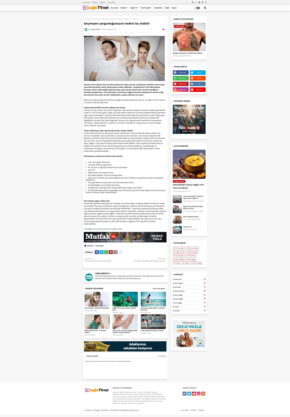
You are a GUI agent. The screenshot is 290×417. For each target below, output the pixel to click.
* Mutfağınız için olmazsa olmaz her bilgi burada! (103, 229)
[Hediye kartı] (177, 230)
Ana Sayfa (86, 2)
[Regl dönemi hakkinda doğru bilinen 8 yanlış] (177, 209)
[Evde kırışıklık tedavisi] (177, 220)
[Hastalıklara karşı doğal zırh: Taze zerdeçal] (189, 164)
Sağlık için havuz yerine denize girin (124, 309)
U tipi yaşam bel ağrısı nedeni (152, 330)
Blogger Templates (101, 410)
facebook (182, 72)
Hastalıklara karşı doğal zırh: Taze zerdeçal (188, 186)
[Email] (115, 252)
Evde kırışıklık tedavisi (191, 217)
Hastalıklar (158, 8)
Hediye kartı (187, 227)
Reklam (102, 2)
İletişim (95, 2)
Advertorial (190, 279)
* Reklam (201, 410)
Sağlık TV (133, 8)
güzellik (190, 311)
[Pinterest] (111, 252)
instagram (182, 89)
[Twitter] (101, 252)
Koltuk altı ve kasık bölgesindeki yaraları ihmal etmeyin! (125, 331)
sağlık (186, 263)
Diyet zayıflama (193, 248)
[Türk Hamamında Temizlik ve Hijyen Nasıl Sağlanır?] (177, 199)
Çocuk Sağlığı (197, 263)
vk (199, 84)
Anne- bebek (190, 283)
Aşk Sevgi (190, 287)
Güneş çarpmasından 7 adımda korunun (153, 309)
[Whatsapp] (106, 252)
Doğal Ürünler (180, 252)
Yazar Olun (111, 2)
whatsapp (182, 78)
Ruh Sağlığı (191, 259)
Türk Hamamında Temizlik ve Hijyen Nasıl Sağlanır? (193, 197)
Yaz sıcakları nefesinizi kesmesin (96, 308)
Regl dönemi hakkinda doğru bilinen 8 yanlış (193, 207)
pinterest (182, 84)
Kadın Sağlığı (180, 259)
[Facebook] (97, 252)
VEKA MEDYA (101, 273)
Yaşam (174, 8)
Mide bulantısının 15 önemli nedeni (95, 331)
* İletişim (193, 410)
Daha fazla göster (159, 288)
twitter (199, 72)
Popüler (123, 8)
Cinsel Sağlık (180, 248)
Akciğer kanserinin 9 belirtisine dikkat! (187, 53)
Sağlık (167, 8)
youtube (199, 89)
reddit (199, 78)
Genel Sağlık (145, 8)
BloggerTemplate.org (130, 410)
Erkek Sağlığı (193, 252)
